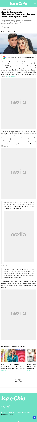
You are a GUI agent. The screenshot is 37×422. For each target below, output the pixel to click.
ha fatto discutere (11, 76)
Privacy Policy (17, 412)
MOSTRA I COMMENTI (18, 381)
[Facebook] (2, 405)
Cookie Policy (26, 412)
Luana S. (4, 31)
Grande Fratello (6, 9)
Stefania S (4, 370)
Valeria (29, 370)
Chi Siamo (4, 412)
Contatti (10, 412)
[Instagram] (7, 405)
